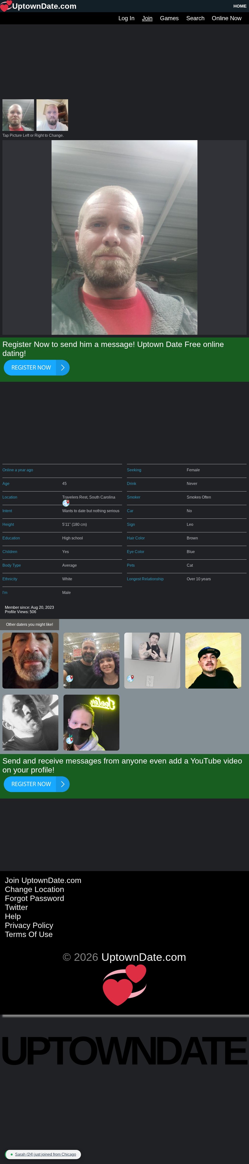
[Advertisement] (124, 58)
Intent (7, 511)
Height (8, 524)
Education (11, 538)
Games (169, 18)
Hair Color (136, 538)
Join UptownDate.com (43, 880)
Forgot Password (34, 898)
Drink (131, 484)
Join (147, 18)
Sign (131, 524)
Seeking (134, 470)
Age (5, 484)
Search (195, 18)
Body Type (11, 565)
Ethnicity (9, 579)
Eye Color (135, 552)
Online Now (226, 18)
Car (130, 511)
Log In (126, 18)
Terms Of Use (29, 934)
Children (9, 552)
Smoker (133, 497)
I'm (4, 593)
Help (13, 916)
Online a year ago (17, 470)
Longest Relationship (145, 579)
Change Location (34, 889)
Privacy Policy (29, 925)
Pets (131, 565)
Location (9, 497)
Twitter (16, 907)
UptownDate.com (143, 957)
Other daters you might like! (29, 624)
